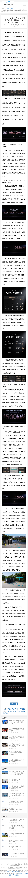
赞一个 (14, 704)
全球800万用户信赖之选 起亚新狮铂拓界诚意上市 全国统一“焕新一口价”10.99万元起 (13, 709)
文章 (12, 8)
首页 (8, 8)
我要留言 (16, 875)
